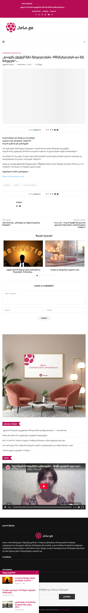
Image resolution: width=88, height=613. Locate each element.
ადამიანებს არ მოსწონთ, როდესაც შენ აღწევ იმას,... (25, 604)
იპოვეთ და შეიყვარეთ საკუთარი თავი (64, 270)
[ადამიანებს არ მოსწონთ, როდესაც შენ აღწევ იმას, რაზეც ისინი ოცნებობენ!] (7, 604)
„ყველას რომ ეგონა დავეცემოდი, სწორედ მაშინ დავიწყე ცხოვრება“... (42, 7)
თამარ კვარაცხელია (29, 185)
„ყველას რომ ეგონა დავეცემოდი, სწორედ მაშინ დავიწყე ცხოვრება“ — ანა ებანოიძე (34, 430)
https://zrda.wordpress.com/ (13, 176)
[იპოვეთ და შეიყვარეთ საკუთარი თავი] (64, 253)
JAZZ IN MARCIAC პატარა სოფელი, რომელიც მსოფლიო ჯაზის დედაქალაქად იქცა (33, 440)
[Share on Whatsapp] (52, 130)
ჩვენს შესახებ (36, 11)
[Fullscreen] (82, 507)
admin (11, 64)
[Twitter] (39, 15)
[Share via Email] (57, 130)
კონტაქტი (45, 11)
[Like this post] (48, 130)
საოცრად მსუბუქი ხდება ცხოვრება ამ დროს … (25, 579)
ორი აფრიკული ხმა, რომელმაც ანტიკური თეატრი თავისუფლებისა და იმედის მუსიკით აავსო (37, 445)
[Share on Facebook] (50, 130)
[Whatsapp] (52, 15)
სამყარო (16, 185)
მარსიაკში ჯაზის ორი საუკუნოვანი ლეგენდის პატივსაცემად (24, 435)
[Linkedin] (45, 15)
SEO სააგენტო (64, 610)
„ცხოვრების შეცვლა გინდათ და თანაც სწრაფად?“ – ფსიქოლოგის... (42, 3)
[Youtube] (49, 15)
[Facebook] (35, 15)
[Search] (84, 41)
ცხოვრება (7, 185)
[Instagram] (42, 15)
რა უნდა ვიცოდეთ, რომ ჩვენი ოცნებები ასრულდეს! (19, 591)
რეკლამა (53, 11)
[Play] (5, 507)
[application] (44, 486)
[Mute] (79, 507)
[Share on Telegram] (55, 130)
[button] (36, 3)
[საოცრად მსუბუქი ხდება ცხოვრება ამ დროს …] (7, 580)
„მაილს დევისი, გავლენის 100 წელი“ (16, 450)
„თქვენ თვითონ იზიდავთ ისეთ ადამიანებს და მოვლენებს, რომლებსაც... (23, 271)
